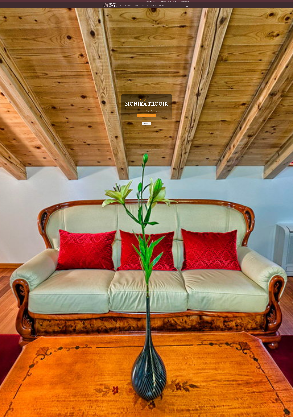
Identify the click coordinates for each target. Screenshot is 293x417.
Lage (136, 6)
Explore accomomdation (146, 115)
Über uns (161, 6)
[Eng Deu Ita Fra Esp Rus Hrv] (187, 6)
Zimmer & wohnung (126, 6)
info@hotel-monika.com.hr (184, 1)
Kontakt (153, 6)
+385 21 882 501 (172, 1)
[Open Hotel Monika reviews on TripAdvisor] (146, 128)
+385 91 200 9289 (162, 1)
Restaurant (144, 6)
